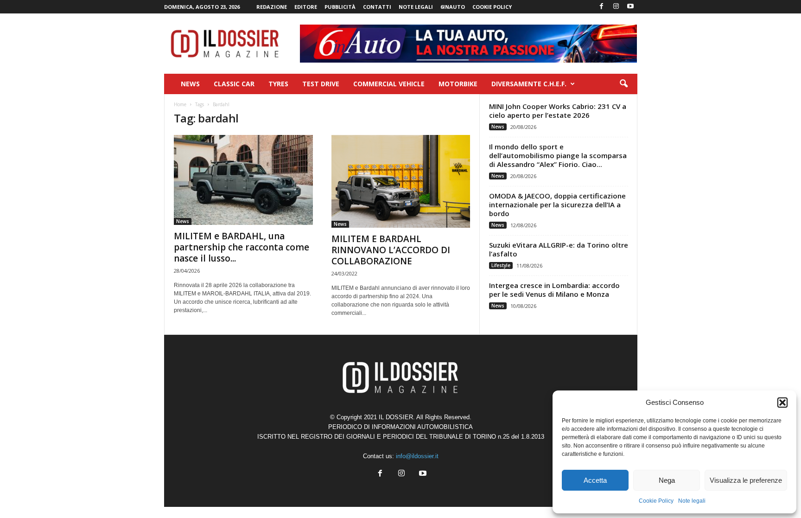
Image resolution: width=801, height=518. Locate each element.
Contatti (377, 6)
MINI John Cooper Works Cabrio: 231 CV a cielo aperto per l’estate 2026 (557, 111)
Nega (667, 480)
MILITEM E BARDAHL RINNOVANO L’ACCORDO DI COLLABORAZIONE (390, 250)
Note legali (692, 501)
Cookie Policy (656, 501)
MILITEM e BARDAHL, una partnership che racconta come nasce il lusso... (241, 247)
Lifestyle (500, 265)
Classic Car (234, 83)
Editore (305, 6)
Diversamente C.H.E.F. (528, 83)
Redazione (271, 6)
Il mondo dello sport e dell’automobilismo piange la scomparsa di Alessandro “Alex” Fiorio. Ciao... (558, 155)
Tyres (278, 83)
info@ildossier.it (417, 456)
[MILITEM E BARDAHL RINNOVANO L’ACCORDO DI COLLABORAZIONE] (400, 181)
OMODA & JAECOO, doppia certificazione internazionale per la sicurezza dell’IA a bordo (557, 204)
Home (180, 104)
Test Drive (320, 83)
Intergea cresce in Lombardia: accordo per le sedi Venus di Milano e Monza (554, 290)
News (190, 83)
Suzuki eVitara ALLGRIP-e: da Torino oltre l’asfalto (558, 249)
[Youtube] (630, 6)
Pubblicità (340, 6)
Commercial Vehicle (389, 83)
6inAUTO (452, 6)
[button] (782, 402)
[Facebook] (601, 6)
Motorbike (458, 83)
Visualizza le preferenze (746, 480)
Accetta (595, 480)
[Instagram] (616, 6)
